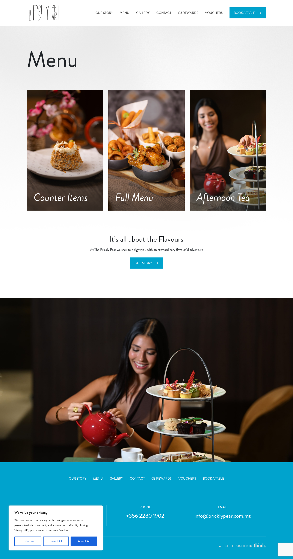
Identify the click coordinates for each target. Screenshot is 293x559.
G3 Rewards (188, 12)
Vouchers (214, 12)
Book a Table (244, 12)
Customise (28, 541)
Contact (163, 12)
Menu (124, 12)
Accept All (84, 541)
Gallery (143, 12)
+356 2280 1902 (145, 516)
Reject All (56, 541)
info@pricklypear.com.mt (223, 516)
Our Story (104, 12)
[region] (56, 527)
